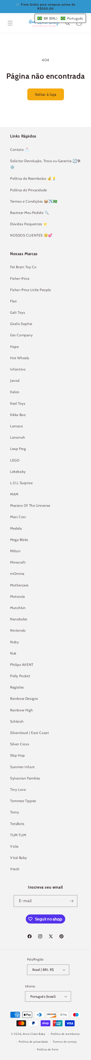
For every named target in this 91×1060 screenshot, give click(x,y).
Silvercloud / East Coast (29, 732)
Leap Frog (18, 448)
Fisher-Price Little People (30, 290)
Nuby (14, 642)
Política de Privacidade (28, 190)
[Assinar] (71, 901)
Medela (16, 528)
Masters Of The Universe (30, 505)
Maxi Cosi (18, 517)
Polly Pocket (20, 676)
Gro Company (21, 335)
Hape (14, 346)
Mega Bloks (19, 539)
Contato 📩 (19, 149)
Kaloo (14, 392)
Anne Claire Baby (34, 1034)
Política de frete (47, 1049)
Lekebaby (18, 471)
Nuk (13, 653)
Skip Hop (17, 755)
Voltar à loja (45, 94)
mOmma (17, 573)
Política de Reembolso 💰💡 (33, 178)
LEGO (14, 460)
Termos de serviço (65, 1041)
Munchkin (18, 608)
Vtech (15, 869)
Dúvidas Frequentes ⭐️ (29, 224)
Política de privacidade (33, 1041)
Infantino (18, 369)
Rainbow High (21, 710)
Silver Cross (19, 744)
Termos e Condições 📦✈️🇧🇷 (33, 201)
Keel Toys (17, 403)
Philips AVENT (21, 664)
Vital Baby (18, 857)
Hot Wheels (19, 358)
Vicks (14, 846)
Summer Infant (22, 767)
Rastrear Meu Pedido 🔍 (29, 212)
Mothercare (19, 585)
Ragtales (17, 687)
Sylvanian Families (25, 778)
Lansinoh (17, 437)
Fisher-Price (19, 278)
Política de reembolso (65, 1034)
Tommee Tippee (23, 801)
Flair (13, 301)
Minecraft (18, 562)
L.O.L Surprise (21, 483)
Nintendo (18, 630)
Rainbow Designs (24, 698)
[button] (10, 23)
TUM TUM (18, 835)
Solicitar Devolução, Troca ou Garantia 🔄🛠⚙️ (45, 164)
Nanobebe (18, 619)
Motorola (17, 596)
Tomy (14, 812)
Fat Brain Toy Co (23, 267)
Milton (15, 551)
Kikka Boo (18, 414)
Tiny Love (18, 789)
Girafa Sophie (21, 323)
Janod (15, 380)
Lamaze (16, 426)
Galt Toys (17, 312)
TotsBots (17, 823)
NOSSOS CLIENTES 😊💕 (31, 235)
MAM (14, 494)
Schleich (17, 721)
